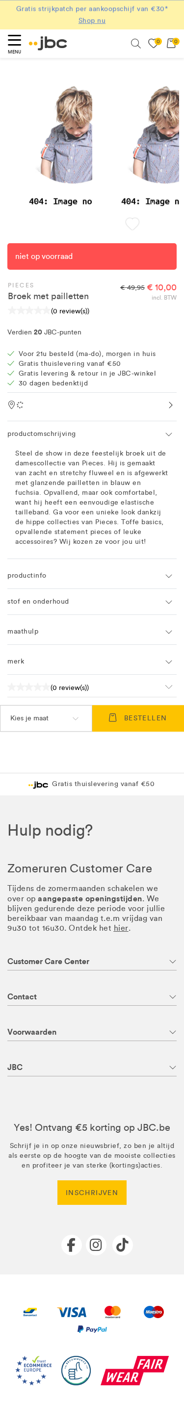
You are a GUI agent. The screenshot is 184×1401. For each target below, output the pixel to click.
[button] (132, 225)
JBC (15, 1067)
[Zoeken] (136, 44)
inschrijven (92, 1193)
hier (121, 928)
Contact (22, 996)
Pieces (21, 285)
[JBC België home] (48, 43)
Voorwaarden (31, 1032)
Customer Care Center (48, 961)
